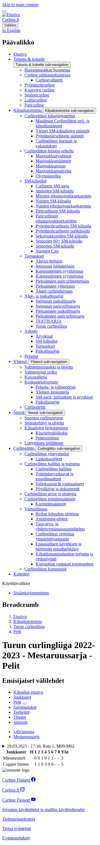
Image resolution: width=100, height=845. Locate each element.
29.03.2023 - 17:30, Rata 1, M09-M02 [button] (40, 746)
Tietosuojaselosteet (18, 819)
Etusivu (20, 616)
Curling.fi (10, 19)
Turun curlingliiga (29, 626)
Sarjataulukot (24, 707)
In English (11, 30)
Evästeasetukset (16, 838)
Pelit (17, 631)
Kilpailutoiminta (27, 621)
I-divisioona (23, 731)
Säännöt (20, 722)
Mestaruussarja (26, 736)
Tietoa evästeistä (16, 828)
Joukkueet (22, 697)
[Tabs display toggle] (24, 704)
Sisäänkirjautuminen (31, 592)
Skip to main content (20, 4)
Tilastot (19, 717)
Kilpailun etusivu (28, 692)
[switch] (4, 11)
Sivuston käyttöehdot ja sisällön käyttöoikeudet (43, 809)
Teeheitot (21, 712)
